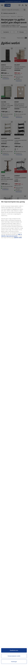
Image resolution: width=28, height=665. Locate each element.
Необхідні (14, 661)
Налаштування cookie (14, 656)
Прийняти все (14, 650)
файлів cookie (18, 237)
